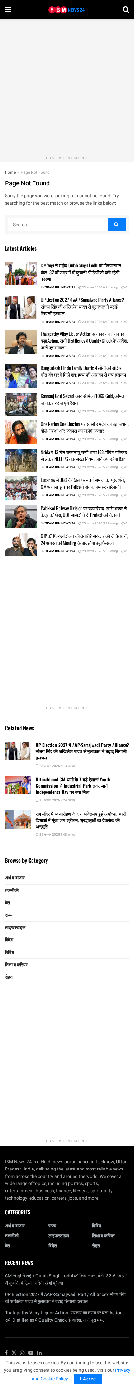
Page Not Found (35, 172)
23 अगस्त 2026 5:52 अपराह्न (99, 383)
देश (7, 902)
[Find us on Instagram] (22, 1353)
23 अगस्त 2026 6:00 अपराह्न (99, 356)
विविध (9, 952)
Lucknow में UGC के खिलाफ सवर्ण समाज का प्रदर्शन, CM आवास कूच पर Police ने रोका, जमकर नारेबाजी (83, 483)
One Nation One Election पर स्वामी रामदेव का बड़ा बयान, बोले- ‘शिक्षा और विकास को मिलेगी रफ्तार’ (85, 427)
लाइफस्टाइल (15, 927)
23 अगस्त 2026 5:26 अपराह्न (99, 467)
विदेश (9, 939)
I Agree (88, 1379)
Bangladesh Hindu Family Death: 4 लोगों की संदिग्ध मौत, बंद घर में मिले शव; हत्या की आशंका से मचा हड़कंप (83, 371)
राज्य (9, 915)
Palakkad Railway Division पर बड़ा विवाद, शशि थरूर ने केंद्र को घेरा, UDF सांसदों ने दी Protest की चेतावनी (84, 511)
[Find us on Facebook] (6, 1353)
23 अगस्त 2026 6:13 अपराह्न (99, 322)
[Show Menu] (8, 9)
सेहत (9, 977)
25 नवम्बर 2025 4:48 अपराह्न (57, 834)
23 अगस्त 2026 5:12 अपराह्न (99, 523)
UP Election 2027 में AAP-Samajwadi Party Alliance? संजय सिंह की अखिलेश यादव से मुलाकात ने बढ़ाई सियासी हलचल (82, 306)
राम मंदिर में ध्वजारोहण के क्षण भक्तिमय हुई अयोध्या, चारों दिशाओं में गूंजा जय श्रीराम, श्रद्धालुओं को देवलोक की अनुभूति (81, 819)
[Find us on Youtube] (31, 1353)
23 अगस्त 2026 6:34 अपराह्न (99, 287)
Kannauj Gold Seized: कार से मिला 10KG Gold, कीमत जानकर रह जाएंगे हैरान (82, 399)
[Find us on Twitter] (14, 1353)
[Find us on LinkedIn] (39, 1353)
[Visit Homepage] (67, 10)
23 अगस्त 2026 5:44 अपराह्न (99, 411)
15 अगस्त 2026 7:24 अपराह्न (57, 800)
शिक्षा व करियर (16, 964)
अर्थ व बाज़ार (15, 878)
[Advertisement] (67, 86)
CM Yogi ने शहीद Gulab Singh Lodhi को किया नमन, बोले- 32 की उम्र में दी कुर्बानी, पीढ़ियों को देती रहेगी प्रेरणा (81, 272)
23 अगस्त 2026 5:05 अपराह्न (99, 551)
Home (10, 172)
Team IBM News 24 (60, 287)
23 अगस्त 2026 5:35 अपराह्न (99, 439)
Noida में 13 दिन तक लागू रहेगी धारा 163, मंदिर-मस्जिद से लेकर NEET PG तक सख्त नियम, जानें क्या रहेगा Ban (84, 455)
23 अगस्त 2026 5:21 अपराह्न (99, 495)
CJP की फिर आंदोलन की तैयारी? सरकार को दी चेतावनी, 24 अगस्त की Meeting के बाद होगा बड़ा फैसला (84, 539)
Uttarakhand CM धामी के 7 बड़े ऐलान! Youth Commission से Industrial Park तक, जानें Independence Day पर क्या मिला (73, 785)
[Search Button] (126, 9)
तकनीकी (12, 890)
